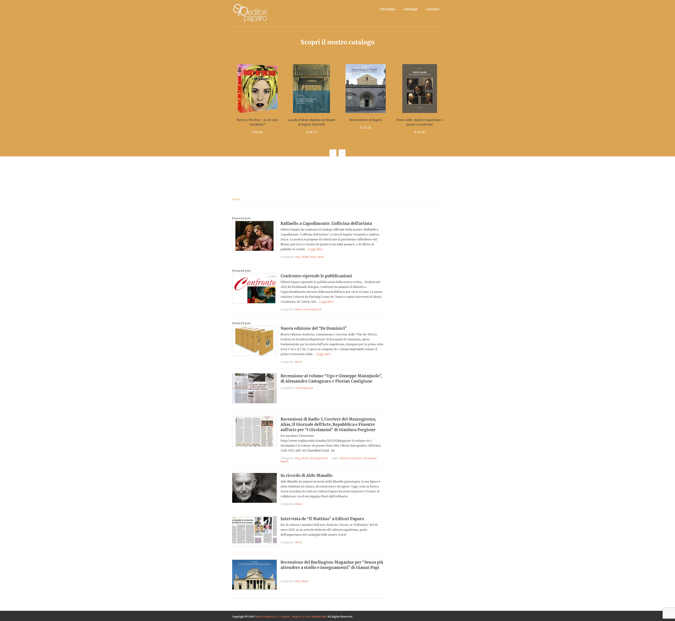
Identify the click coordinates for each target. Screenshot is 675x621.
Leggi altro (315, 249)
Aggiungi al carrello (261, 109)
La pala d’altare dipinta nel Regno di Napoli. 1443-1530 (261, 122)
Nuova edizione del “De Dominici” (314, 328)
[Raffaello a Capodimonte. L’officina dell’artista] (254, 250)
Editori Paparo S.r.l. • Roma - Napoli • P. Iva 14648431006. (291, 616)
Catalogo (411, 9)
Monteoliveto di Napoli (314, 120)
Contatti (432, 9)
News (321, 257)
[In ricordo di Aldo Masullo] (254, 502)
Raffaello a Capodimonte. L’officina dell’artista (326, 223)
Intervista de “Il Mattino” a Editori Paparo (322, 518)
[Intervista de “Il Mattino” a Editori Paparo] (254, 545)
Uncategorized (312, 309)
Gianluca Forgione (350, 458)
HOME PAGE (309, 257)
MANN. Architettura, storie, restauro (423, 122)
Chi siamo (387, 9)
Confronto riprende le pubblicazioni (316, 275)
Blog (297, 257)
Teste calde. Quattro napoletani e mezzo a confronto (369, 122)
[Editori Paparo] (249, 13)
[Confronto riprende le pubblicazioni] (254, 302)
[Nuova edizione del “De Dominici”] (254, 355)
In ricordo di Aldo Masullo (306, 475)
